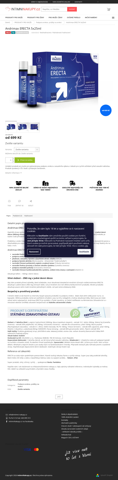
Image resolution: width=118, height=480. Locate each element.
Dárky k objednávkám (39, 2)
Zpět (59, 397)
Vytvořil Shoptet (107, 475)
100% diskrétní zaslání (61, 2)
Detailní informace (12, 173)
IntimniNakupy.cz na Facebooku (21, 421)
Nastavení (34, 251)
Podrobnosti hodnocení (61, 32)
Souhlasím (84, 251)
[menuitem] (14, 17)
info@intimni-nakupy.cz (18, 415)
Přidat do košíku (26, 160)
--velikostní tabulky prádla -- (72, 432)
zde (86, 246)
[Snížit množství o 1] (13, 161)
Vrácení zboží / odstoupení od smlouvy (76, 426)
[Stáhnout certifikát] (59, 312)
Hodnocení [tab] (28, 216)
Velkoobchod (66, 435)
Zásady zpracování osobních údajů (74, 429)
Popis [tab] (8, 216)
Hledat (72, 9)
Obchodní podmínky (69, 423)
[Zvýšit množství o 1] (13, 158)
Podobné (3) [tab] (17, 216)
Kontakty (78, 2)
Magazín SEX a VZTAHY (70, 437)
